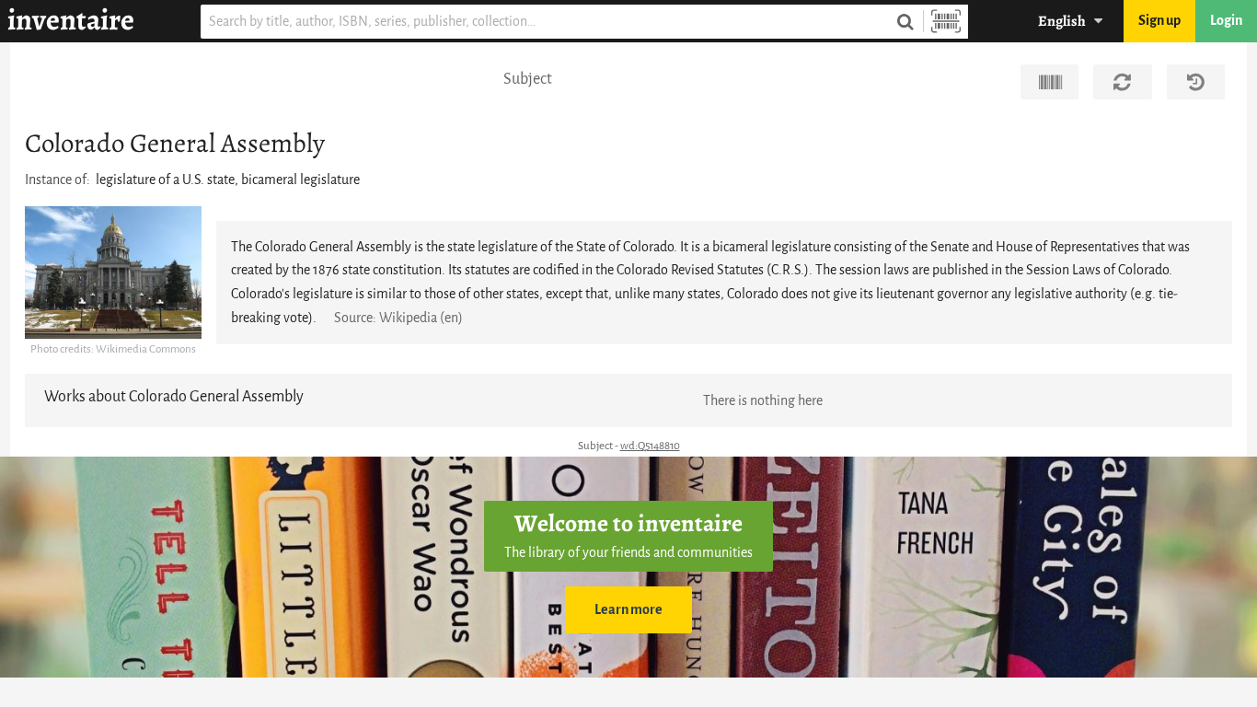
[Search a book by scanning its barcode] (946, 22)
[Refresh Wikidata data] (1122, 81)
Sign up (1159, 20)
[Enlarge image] (113, 272)
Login (1226, 20)
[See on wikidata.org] (1049, 81)
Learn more (628, 610)
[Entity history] (1196, 81)
